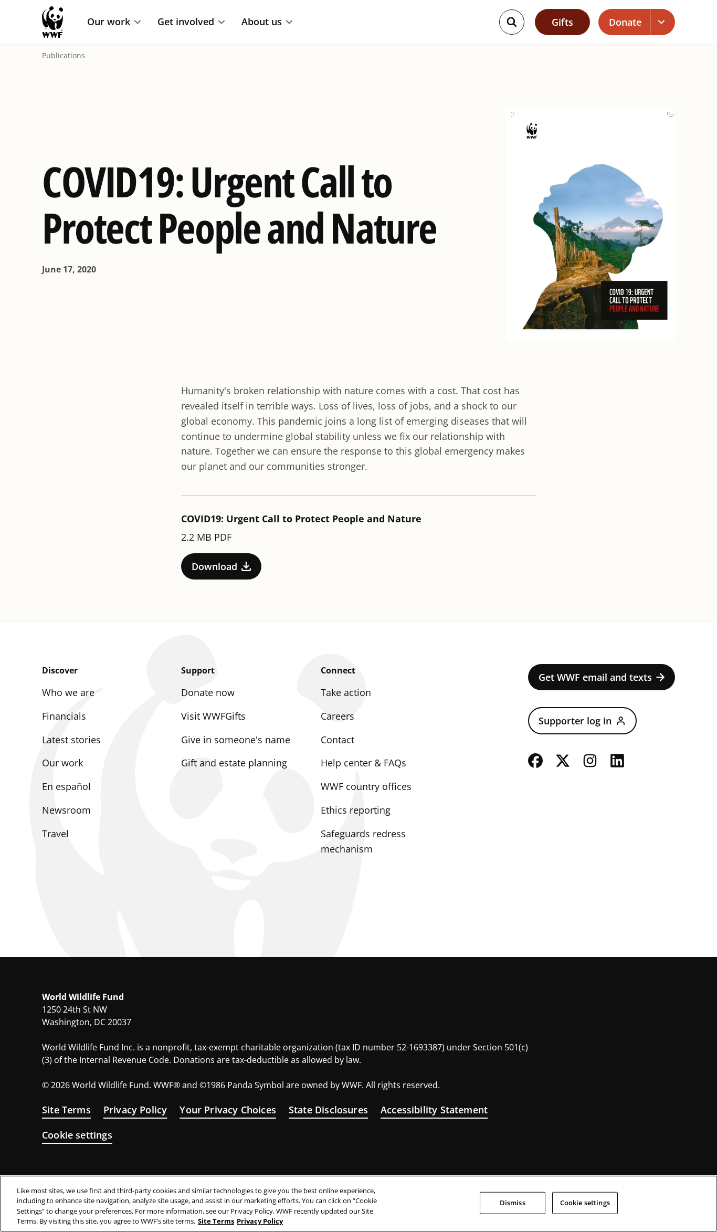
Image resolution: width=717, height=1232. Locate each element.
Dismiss (512, 1202)
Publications (63, 55)
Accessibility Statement (434, 1109)
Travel (55, 833)
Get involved (185, 22)
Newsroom (66, 810)
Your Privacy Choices (228, 1109)
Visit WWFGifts (213, 716)
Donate (625, 22)
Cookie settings (77, 1135)
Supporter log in (575, 720)
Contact (337, 739)
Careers (337, 716)
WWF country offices (366, 786)
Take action (346, 692)
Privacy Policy (135, 1109)
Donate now (208, 692)
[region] (358, 1203)
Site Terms (66, 1109)
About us (261, 22)
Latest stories (71, 739)
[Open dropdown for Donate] (662, 22)
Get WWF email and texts (595, 677)
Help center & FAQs (363, 762)
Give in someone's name (235, 739)
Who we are (68, 692)
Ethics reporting (356, 810)
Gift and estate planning (234, 762)
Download (214, 566)
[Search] (511, 22)
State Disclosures (328, 1109)
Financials (64, 716)
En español (66, 786)
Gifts (562, 22)
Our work (108, 22)
